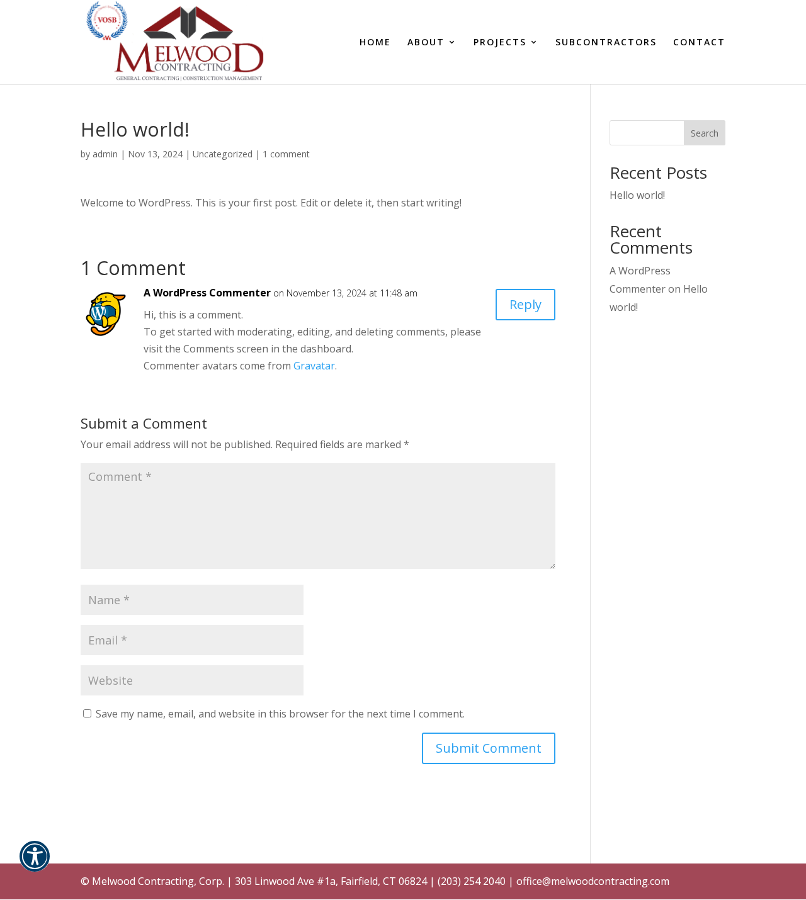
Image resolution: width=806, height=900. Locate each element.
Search (704, 133)
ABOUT (426, 43)
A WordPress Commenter (207, 293)
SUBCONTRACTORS (606, 43)
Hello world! (637, 195)
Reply (525, 304)
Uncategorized (223, 154)
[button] (35, 864)
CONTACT (699, 43)
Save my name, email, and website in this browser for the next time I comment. (280, 714)
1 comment (286, 154)
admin (105, 154)
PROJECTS (500, 43)
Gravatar (314, 366)
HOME (375, 43)
